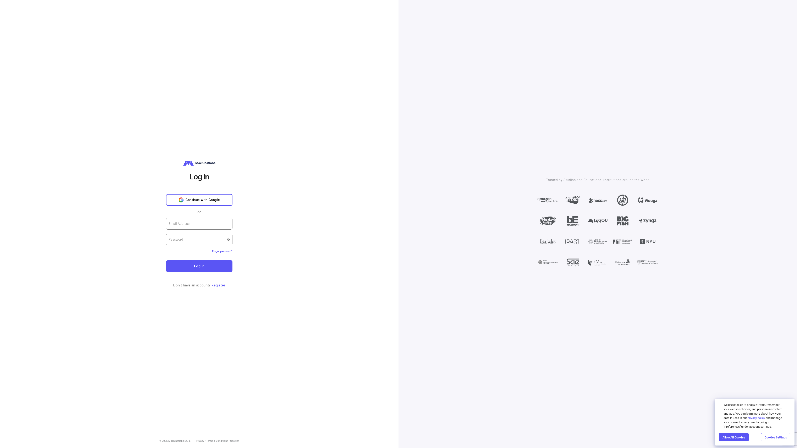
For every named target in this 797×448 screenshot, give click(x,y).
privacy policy (756, 418)
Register (218, 285)
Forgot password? (222, 251)
